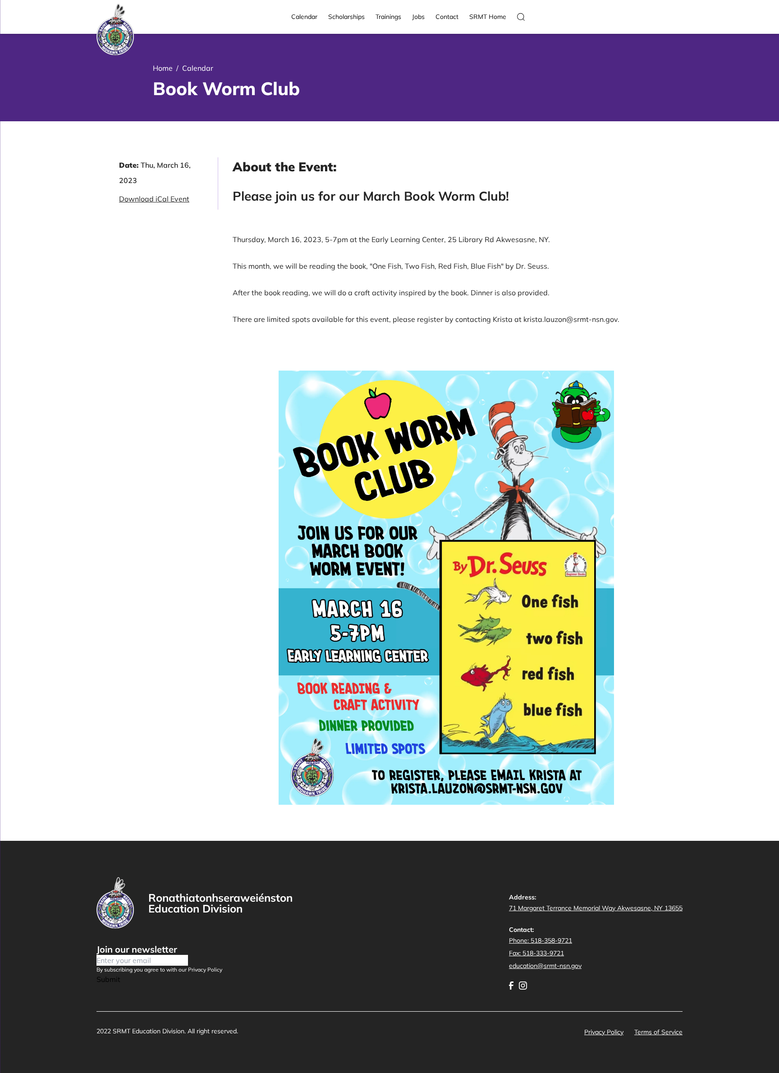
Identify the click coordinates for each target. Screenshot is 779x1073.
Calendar (304, 17)
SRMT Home (487, 17)
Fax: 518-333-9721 (536, 953)
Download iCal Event (154, 198)
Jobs (418, 17)
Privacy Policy (603, 1032)
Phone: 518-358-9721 (540, 940)
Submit (108, 979)
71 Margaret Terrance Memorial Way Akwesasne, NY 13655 (596, 908)
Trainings (388, 17)
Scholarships (346, 17)
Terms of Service (658, 1032)
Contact (446, 17)
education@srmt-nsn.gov (545, 966)
